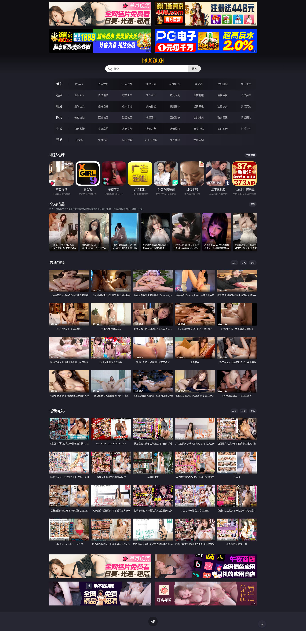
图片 (59, 117)
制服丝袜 (175, 106)
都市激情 (79, 128)
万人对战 (127, 84)
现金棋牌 (222, 84)
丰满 (234, 410)
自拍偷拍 (103, 95)
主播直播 (222, 95)
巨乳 (243, 262)
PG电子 (79, 84)
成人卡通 (127, 106)
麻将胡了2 (175, 84)
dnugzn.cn (153, 60)
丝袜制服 (198, 95)
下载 (253, 204)
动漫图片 (151, 117)
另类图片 (246, 117)
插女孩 (79, 140)
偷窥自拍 (79, 117)
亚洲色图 (103, 117)
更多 (253, 262)
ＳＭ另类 (246, 95)
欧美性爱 (151, 106)
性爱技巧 (246, 128)
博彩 (59, 84)
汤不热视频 (151, 140)
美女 (234, 262)
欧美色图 (127, 117)
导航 (59, 140)
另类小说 (198, 128)
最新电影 (57, 410)
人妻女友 (127, 128)
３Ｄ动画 (151, 95)
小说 (59, 128)
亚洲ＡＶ (79, 95)
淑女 (243, 410)
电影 (59, 106)
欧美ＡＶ (127, 95)
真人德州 (103, 84)
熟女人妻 (175, 95)
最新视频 (57, 262)
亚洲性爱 (79, 106)
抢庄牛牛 (246, 84)
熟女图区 (222, 117)
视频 (59, 95)
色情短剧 (198, 140)
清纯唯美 (198, 117)
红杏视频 (175, 140)
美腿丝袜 (175, 117)
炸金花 (198, 84)
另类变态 (246, 106)
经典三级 (198, 106)
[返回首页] (262, 624)
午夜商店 (103, 140)
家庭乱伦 (103, 128)
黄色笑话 (222, 128)
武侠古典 (151, 128)
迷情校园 (175, 128)
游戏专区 (151, 84)
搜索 (194, 69)
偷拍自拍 (103, 106)
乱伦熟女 (222, 106)
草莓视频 (127, 140)
